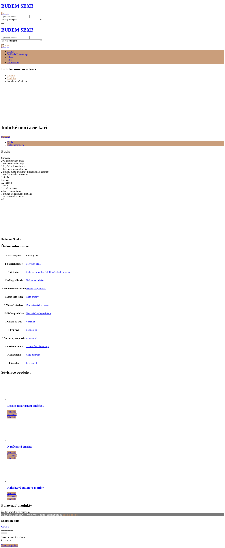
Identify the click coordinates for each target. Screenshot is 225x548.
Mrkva (60, 272)
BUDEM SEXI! (17, 6)
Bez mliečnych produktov (38, 313)
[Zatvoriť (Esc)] (11, 530)
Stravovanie (13, 62)
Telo (9, 59)
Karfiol (44, 272)
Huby (37, 272)
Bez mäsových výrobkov (38, 305)
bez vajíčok (31, 363)
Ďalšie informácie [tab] (15, 145)
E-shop (10, 51)
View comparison (9, 545)
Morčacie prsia (33, 263)
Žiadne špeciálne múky (37, 346)
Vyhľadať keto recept (17, 54)
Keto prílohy (32, 297)
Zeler (67, 272)
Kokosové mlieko (34, 280)
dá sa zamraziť (33, 354)
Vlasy (10, 57)
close (5, 526)
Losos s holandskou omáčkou (25, 405)
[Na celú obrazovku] (5, 530)
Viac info (11, 411)
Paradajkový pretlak (36, 288)
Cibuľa (52, 272)
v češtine (30, 321)
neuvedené (31, 338)
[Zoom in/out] (2, 530)
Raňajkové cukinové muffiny (25, 487)
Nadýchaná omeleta (19, 446)
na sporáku (31, 330)
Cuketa (29, 272)
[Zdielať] (8, 530)
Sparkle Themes (70, 514)
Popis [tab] (10, 142)
